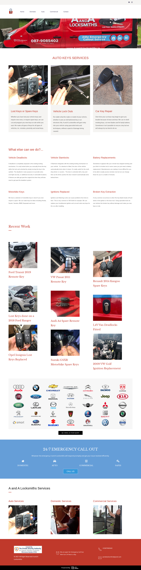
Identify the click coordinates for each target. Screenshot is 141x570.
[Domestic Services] (65, 507)
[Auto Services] (23, 507)
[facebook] (129, 2)
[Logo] (11, 11)
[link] (23, 243)
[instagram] (132, 2)
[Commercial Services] (107, 507)
